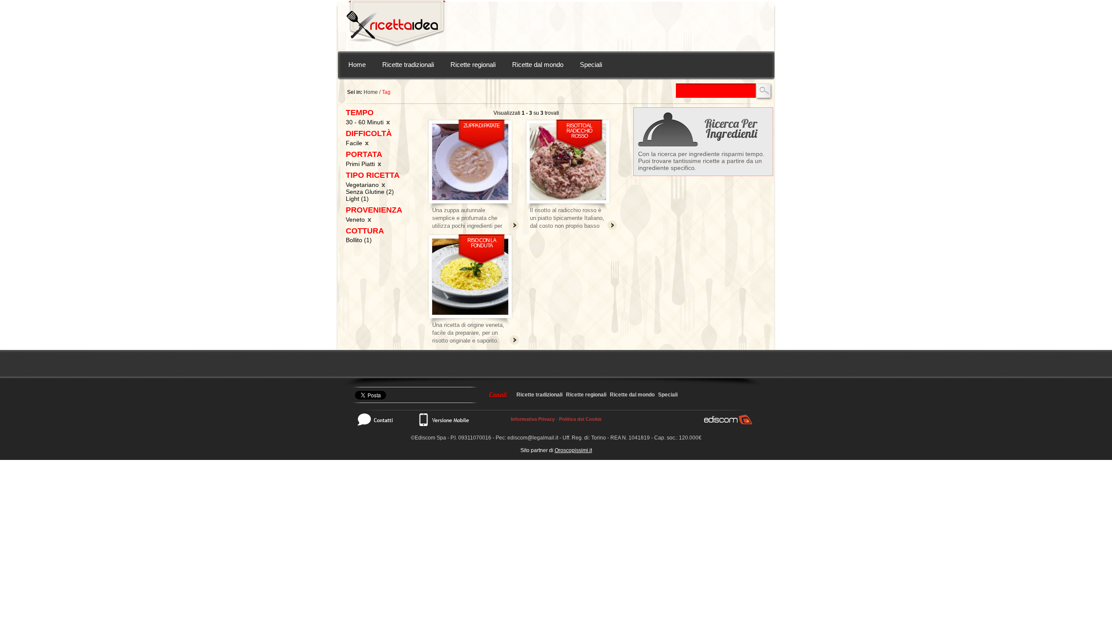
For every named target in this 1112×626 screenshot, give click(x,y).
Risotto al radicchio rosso (579, 131)
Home (357, 64)
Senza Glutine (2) (370, 191)
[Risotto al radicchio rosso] (568, 162)
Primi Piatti (361, 163)
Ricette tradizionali (408, 64)
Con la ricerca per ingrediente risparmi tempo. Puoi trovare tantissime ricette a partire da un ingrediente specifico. (701, 160)
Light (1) (357, 198)
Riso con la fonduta (481, 243)
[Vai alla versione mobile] (443, 419)
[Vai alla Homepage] (396, 25)
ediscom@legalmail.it (532, 438)
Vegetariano (363, 184)
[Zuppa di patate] (470, 162)
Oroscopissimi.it (573, 450)
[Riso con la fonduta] (470, 277)
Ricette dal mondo (537, 64)
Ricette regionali (473, 64)
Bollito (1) (359, 239)
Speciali (591, 64)
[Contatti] (379, 419)
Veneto (356, 219)
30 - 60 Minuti (365, 122)
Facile (355, 143)
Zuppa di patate (481, 126)
